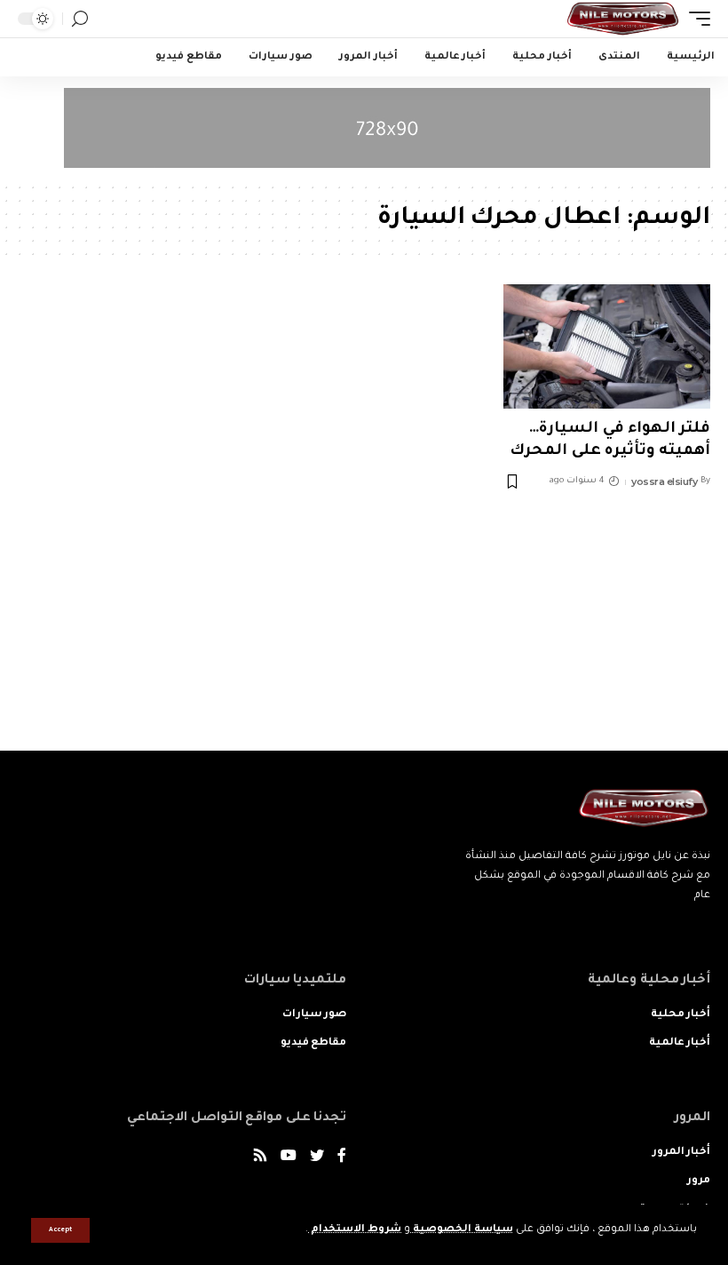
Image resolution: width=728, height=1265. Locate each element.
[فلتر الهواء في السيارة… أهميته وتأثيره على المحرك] (606, 346)
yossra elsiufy (664, 481)
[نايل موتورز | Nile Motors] (623, 18)
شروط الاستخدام (354, 1230)
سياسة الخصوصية (461, 1230)
